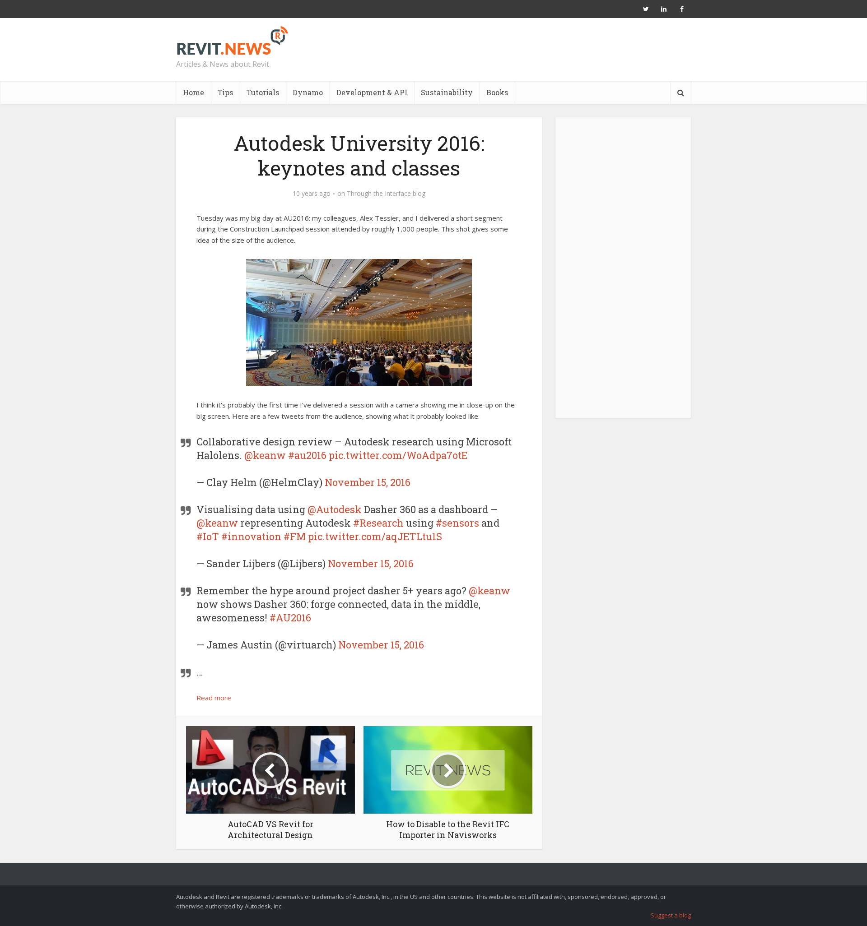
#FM (295, 536)
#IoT (207, 536)
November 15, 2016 (367, 482)
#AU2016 (290, 617)
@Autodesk (335, 509)
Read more (213, 697)
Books (497, 92)
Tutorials (263, 92)
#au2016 (307, 455)
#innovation (251, 536)
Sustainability (447, 92)
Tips (225, 92)
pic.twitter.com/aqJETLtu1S (375, 536)
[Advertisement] (623, 272)
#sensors (457, 522)
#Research (378, 522)
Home (193, 92)
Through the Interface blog (386, 194)
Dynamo (308, 92)
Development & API (371, 92)
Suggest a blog (671, 915)
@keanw (265, 455)
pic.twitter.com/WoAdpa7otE (398, 455)
